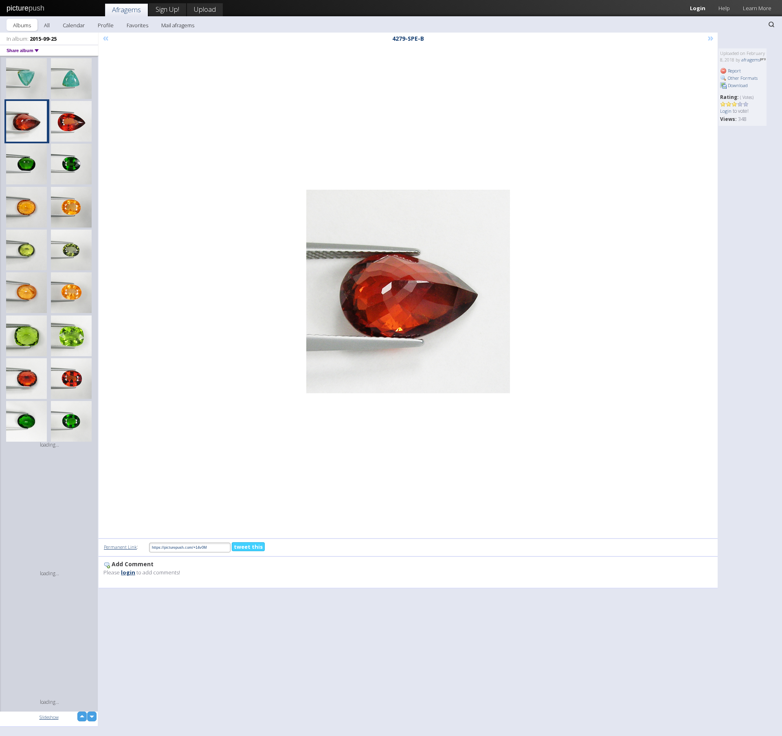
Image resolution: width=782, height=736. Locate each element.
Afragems (126, 9)
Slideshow (49, 717)
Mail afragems (177, 25)
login (128, 572)
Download (737, 85)
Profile (106, 25)
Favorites (137, 25)
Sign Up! (167, 9)
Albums (22, 25)
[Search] (771, 24)
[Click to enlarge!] (408, 291)
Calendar (74, 25)
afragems (750, 60)
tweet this (248, 546)
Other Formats (742, 78)
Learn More (757, 8)
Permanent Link (120, 547)
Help (724, 8)
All (47, 25)
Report (734, 71)
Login (697, 8)
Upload (205, 9)
